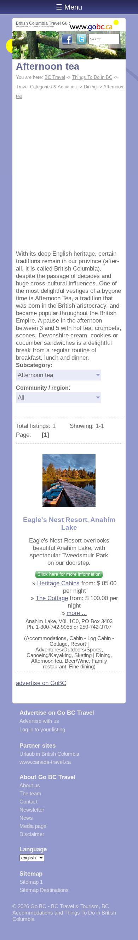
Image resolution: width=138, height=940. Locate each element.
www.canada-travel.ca (45, 762)
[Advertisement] (69, 174)
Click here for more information (69, 574)
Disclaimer (31, 834)
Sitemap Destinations (44, 890)
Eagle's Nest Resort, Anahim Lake (69, 523)
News (26, 818)
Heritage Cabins (58, 583)
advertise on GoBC (41, 682)
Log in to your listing (42, 729)
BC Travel (55, 77)
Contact (28, 802)
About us (29, 785)
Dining (90, 86)
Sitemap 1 (31, 882)
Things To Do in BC (92, 77)
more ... (77, 612)
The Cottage (52, 598)
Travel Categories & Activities (46, 86)
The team (30, 793)
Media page (32, 826)
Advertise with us (39, 721)
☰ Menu (69, 7)
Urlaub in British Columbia (49, 754)
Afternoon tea (47, 66)
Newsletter (31, 810)
